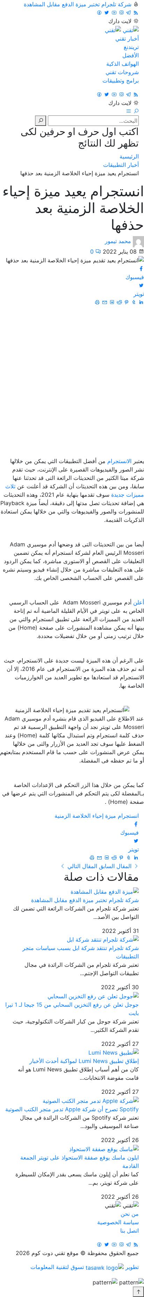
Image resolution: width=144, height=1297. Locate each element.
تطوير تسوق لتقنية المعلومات (84, 1266)
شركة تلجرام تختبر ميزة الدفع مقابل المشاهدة (77, 4)
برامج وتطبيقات (120, 80)
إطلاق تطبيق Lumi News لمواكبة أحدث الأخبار (84, 1060)
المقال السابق (115, 866)
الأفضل (130, 55)
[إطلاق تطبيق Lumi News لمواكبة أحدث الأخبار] (113, 1052)
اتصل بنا (129, 1230)
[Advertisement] (72, 381)
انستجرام (128, 815)
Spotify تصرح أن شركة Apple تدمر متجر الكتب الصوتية (72, 1109)
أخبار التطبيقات (121, 164)
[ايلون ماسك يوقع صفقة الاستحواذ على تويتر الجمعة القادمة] (104, 1148)
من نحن (130, 1213)
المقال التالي (81, 866)
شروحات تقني (122, 72)
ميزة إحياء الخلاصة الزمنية (85, 815)
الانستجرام (118, 461)
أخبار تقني (127, 38)
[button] (135, 111)
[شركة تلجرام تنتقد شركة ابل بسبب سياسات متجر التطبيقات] (103, 939)
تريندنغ (131, 46)
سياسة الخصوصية (118, 1222)
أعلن (137, 602)
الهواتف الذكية (122, 63)
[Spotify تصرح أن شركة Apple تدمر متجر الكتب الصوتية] (91, 1100)
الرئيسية (129, 156)
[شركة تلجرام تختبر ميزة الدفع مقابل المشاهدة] (105, 890)
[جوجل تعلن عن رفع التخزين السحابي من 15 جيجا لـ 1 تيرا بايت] (93, 995)
